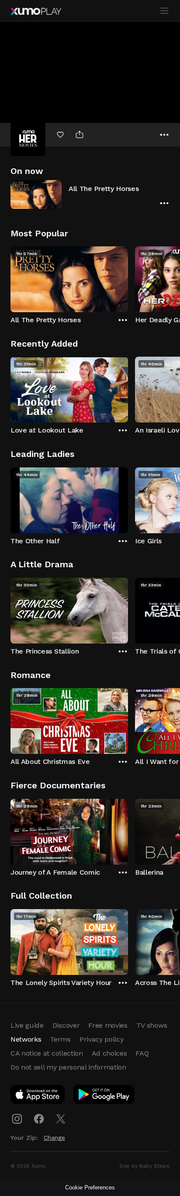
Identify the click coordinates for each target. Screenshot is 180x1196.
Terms (60, 1039)
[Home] (35, 11)
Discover (66, 1025)
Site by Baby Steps (144, 1166)
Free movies (107, 1025)
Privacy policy (102, 1039)
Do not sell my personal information (68, 1067)
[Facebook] (38, 1118)
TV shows (151, 1025)
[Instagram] (17, 1118)
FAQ (142, 1053)
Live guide (27, 1025)
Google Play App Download (104, 1096)
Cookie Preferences (90, 1187)
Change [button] (54, 1137)
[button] (90, 194)
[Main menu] (164, 11)
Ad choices (109, 1053)
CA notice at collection (46, 1053)
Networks (25, 1039)
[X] (60, 1118)
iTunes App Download (38, 1096)
